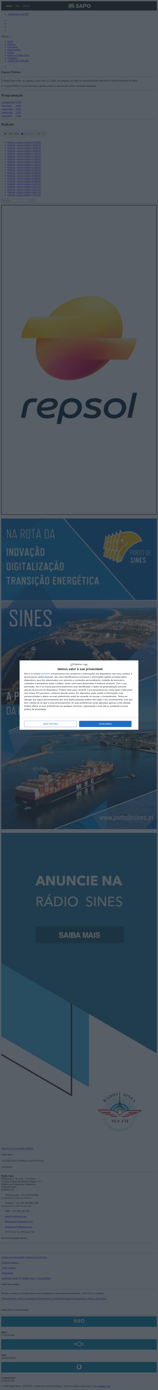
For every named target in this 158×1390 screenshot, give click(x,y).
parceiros (45, 674)
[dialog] (79, 695)
